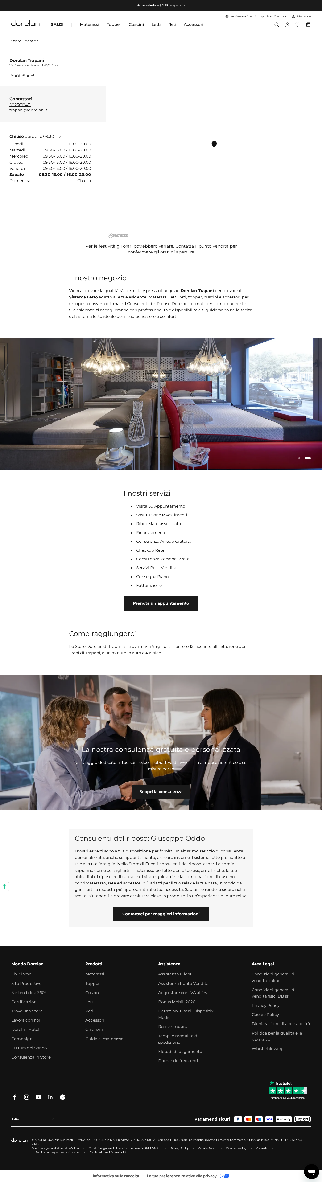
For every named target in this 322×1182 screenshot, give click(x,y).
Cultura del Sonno (29, 1048)
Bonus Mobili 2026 (176, 1001)
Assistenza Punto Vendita (183, 983)
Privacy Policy (266, 1005)
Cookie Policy (265, 1014)
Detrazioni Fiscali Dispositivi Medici (186, 1014)
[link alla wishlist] (297, 24)
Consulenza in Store (31, 1057)
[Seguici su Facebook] (14, 1097)
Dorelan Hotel (25, 1029)
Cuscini (136, 24)
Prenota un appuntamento (161, 603)
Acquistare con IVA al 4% (182, 992)
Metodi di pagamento (180, 1051)
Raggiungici (21, 74)
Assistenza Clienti (175, 974)
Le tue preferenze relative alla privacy (182, 1176)
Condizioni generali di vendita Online (55, 1148)
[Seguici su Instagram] (26, 1097)
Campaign (22, 1038)
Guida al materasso (104, 1038)
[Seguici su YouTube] (38, 1097)
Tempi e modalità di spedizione (178, 1039)
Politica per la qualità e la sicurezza (277, 1036)
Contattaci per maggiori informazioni (161, 914)
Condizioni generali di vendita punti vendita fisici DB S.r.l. (125, 1148)
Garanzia (94, 1029)
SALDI (57, 24)
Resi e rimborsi (173, 1026)
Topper (114, 24)
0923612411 (20, 104)
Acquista (175, 5)
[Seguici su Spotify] (62, 1097)
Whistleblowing (268, 1048)
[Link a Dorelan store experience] (161, 742)
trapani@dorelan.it (28, 109)
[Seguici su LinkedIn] (50, 1097)
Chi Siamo (21, 974)
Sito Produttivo (26, 983)
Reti (172, 24)
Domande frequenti (178, 1060)
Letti (156, 24)
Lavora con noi (25, 1020)
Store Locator (24, 41)
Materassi (89, 24)
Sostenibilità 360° (28, 992)
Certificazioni (24, 1001)
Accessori (193, 24)
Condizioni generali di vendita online (274, 977)
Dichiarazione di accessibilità (281, 1023)
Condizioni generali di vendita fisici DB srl (274, 993)
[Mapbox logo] (118, 235)
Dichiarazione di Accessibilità (107, 1152)
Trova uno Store (27, 1011)
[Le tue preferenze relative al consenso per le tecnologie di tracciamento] (4, 886)
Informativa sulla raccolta (116, 1176)
